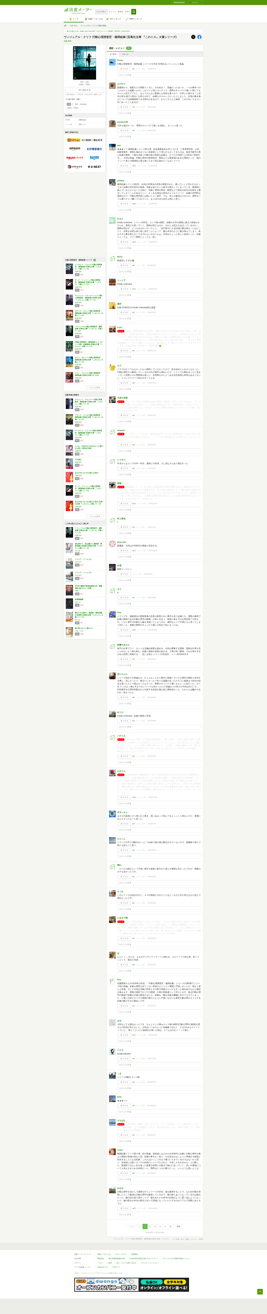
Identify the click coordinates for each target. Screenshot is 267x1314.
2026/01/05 (152, 445)
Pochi (120, 60)
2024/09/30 (152, 1082)
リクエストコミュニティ (150, 1263)
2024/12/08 (152, 1058)
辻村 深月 (78, 562)
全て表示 (113, 54)
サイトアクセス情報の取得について (176, 1258)
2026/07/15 (152, 69)
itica (119, 612)
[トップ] (65, 26)
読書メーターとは (104, 1254)
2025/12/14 (152, 527)
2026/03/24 (153, 242)
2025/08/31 (152, 697)
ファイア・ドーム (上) (83, 559)
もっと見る (96, 387)
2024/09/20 (152, 1105)
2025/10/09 (153, 550)
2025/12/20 (153, 503)
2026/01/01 (152, 468)
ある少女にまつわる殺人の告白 (86, 473)
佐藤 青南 (73, 26)
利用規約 (134, 1254)
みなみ (120, 1188)
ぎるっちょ (122, 812)
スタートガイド (121, 1254)
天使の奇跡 (122, 398)
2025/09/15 (152, 659)
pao (119, 145)
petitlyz (120, 180)
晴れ (119, 865)
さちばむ (121, 1120)
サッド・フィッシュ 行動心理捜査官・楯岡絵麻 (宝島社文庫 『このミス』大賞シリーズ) (88, 282)
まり (119, 589)
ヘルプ (99, 1263)
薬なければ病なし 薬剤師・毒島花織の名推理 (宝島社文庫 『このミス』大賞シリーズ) (89, 615)
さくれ (120, 891)
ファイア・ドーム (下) (83, 573)
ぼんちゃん (122, 674)
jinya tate (121, 542)
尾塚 (119, 483)
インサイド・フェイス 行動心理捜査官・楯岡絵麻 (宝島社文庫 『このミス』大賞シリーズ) (88, 267)
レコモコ (121, 459)
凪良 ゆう (78, 602)
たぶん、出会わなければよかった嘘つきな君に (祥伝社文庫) (89, 447)
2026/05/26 (153, 166)
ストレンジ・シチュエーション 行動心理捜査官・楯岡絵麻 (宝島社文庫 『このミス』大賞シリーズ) (88, 298)
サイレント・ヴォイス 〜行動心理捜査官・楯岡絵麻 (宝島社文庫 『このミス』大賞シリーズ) (89, 402)
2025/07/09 (152, 824)
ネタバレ (125, 54)
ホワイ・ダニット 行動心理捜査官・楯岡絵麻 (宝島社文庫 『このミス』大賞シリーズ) (89, 360)
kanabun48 (122, 122)
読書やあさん (123, 645)
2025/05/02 (152, 876)
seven (120, 1150)
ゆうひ (120, 712)
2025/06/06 (152, 850)
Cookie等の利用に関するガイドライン (144, 1258)
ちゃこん (121, 838)
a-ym (119, 327)
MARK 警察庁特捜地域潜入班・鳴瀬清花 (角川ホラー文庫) (88, 587)
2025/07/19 (153, 797)
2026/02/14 (153, 289)
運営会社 (100, 1258)
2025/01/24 (152, 1006)
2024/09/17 (152, 1135)
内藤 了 (77, 591)
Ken (119, 979)
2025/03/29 (152, 903)
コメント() (140, 69)
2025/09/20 (153, 630)
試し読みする (84, 90)
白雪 (119, 565)
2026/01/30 (152, 351)
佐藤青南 (78, 451)
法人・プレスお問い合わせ (126, 1263)
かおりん (121, 771)
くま (119, 1073)
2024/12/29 (153, 1035)
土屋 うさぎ (79, 631)
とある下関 (122, 918)
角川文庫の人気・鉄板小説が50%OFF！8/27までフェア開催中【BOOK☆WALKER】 (98, 31)
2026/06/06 (152, 107)
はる (119, 1020)
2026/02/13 (152, 312)
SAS (119, 1097)
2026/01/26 (152, 383)
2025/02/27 (152, 938)
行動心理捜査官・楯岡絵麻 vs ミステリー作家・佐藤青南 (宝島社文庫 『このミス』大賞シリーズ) (89, 344)
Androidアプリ (102, 1267)
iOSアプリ (117, 1267)
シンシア (121, 280)
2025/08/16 (152, 756)
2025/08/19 (152, 721)
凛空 (119, 304)
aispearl (121, 430)
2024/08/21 (152, 1173)
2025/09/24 (152, 597)
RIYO (119, 257)
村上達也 (121, 518)
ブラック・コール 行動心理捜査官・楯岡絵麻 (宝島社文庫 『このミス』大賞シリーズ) (89, 417)
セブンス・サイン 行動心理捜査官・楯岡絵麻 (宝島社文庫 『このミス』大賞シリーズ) (89, 313)
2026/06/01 (152, 130)
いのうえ (121, 735)
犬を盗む (78, 459)
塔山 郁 (77, 551)
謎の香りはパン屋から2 (84, 628)
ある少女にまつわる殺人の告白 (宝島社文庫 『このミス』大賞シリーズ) (89, 503)
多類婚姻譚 (79, 599)
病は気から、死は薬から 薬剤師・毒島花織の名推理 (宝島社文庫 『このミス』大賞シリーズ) (89, 546)
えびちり (121, 84)
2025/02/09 (152, 965)
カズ (119, 365)
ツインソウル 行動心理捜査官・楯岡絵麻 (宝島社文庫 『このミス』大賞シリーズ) (89, 329)
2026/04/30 (153, 204)
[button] (133, 11)
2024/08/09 (153, 1208)
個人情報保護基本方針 (116, 1258)
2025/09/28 (148, 574)
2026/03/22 (152, 265)
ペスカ (120, 1050)
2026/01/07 (152, 415)
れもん (120, 218)
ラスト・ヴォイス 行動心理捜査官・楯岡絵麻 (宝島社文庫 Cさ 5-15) (88, 374)
